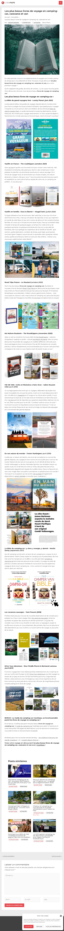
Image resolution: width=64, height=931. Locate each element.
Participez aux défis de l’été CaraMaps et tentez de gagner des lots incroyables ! (19, 835)
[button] (61, 916)
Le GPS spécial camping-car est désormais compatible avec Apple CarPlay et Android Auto (44, 836)
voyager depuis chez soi (29, 740)
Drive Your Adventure (37, 674)
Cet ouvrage (37, 474)
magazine (21, 395)
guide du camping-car (24, 726)
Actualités (37, 22)
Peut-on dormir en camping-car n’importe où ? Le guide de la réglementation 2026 (44, 781)
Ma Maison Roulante (40, 339)
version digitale (20, 476)
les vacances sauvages (40, 618)
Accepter (28, 926)
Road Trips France (29, 288)
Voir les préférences (53, 926)
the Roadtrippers (42, 337)
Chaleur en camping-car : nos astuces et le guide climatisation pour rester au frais (44, 808)
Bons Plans (46, 22)
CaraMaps (40, 745)
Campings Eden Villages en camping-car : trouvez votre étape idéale (19, 807)
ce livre (11, 167)
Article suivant (57, 856)
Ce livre (11, 400)
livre (8, 215)
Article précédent (8, 856)
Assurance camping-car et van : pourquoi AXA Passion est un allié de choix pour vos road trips (19, 782)
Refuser (39, 926)
